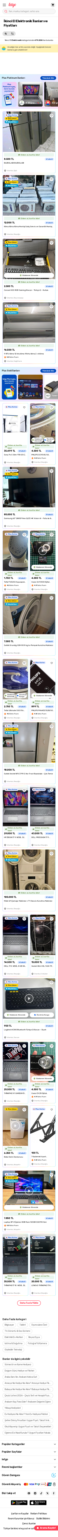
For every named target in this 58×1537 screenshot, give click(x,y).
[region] (30, 94)
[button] (4, 5)
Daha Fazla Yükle (29, 1303)
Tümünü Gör (48, 78)
